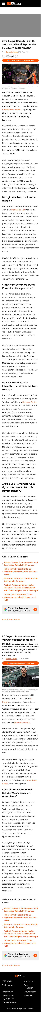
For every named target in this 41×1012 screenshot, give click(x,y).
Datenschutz (7, 991)
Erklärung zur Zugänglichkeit (8, 997)
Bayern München (14, 619)
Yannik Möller (11, 659)
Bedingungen (8, 985)
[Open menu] (3, 3)
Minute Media (30, 991)
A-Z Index (28, 995)
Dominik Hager (12, 52)
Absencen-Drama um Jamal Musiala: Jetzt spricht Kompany (21, 579)
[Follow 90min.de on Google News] (35, 609)
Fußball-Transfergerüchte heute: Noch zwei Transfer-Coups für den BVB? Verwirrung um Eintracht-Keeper (21, 588)
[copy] (16, 56)
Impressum (29, 981)
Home (4, 619)
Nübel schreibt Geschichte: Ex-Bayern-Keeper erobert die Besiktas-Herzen (20, 572)
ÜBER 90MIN (7, 981)
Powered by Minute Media (19, 1008)
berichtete (22, 722)
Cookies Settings (9, 1002)
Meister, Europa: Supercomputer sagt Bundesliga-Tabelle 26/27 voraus (21, 563)
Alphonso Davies (29, 402)
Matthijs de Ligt (18, 210)
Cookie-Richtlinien (28, 986)
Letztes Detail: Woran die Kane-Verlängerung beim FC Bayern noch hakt (20, 597)
